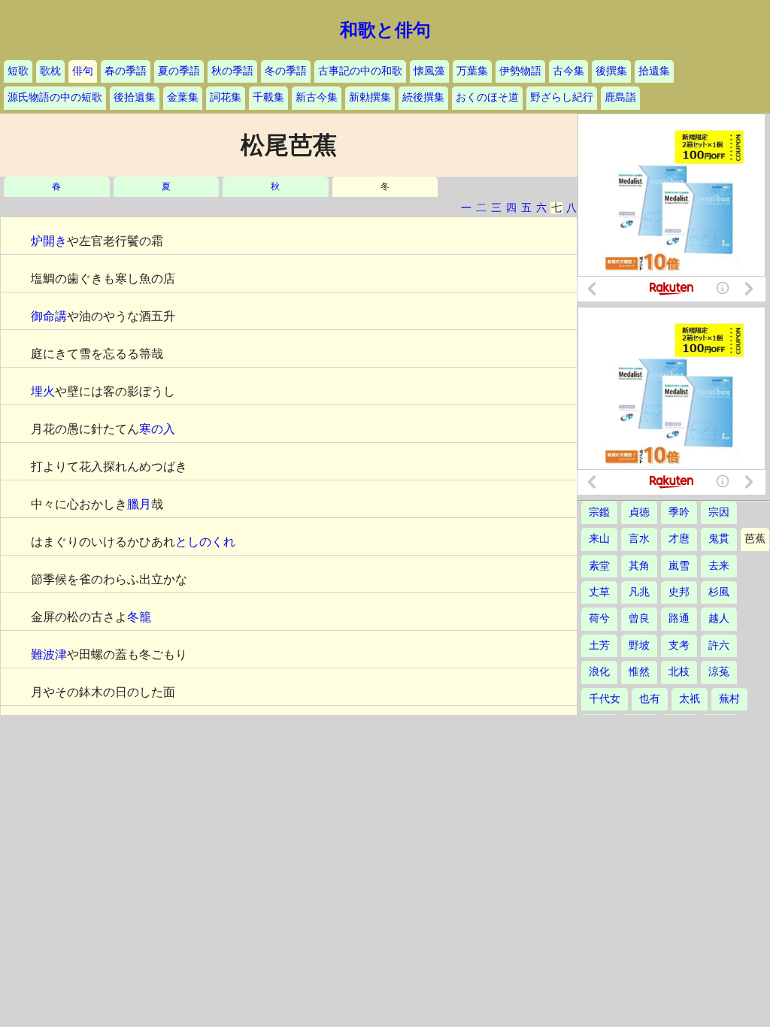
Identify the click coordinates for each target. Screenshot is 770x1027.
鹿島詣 (620, 97)
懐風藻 (429, 71)
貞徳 (639, 512)
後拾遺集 (135, 97)
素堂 (599, 565)
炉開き (49, 241)
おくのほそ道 (487, 97)
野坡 (639, 645)
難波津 (49, 654)
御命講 (49, 316)
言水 (639, 538)
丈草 (599, 592)
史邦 (679, 592)
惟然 (639, 671)
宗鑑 (599, 512)
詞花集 (225, 97)
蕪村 (729, 698)
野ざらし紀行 (561, 97)
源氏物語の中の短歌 (55, 97)
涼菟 (718, 671)
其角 (639, 565)
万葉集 (472, 71)
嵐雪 (679, 565)
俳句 (82, 71)
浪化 (599, 671)
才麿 (679, 538)
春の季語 (126, 71)
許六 (718, 645)
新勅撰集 (370, 97)
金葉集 (183, 97)
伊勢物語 (520, 71)
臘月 (139, 504)
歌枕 (50, 71)
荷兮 (599, 618)
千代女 (604, 698)
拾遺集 (654, 71)
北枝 (679, 671)
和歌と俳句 (385, 30)
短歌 (18, 71)
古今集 (568, 71)
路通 (679, 618)
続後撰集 (423, 97)
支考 (679, 645)
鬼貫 (718, 538)
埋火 (43, 391)
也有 (649, 698)
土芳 (599, 645)
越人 (718, 618)
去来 (718, 565)
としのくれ (205, 541)
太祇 (689, 698)
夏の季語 (179, 71)
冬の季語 (286, 71)
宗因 (718, 512)
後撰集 (611, 71)
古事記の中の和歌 (360, 71)
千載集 (268, 97)
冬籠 (139, 616)
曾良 (639, 618)
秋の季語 (232, 71)
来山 (599, 538)
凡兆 (639, 592)
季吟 (679, 512)
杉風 (718, 592)
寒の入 (157, 429)
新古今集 (317, 97)
